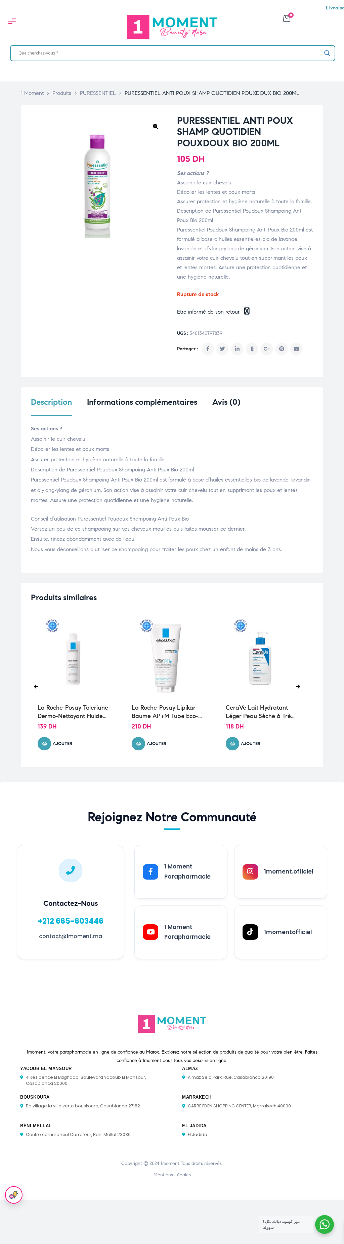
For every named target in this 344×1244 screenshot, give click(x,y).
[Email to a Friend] (296, 349)
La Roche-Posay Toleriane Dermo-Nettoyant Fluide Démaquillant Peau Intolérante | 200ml (73, 712)
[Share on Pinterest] (281, 349)
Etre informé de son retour (209, 312)
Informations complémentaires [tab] (142, 402)
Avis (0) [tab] (226, 402)
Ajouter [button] (62, 743)
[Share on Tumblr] (252, 349)
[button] (155, 126)
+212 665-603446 (70, 921)
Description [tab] (51, 402)
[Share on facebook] (208, 349)
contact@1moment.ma (70, 936)
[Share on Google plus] (267, 349)
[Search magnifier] (327, 53)
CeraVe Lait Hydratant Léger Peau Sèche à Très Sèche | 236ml (260, 712)
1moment (170, 1163)
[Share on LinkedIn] (237, 349)
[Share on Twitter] (222, 349)
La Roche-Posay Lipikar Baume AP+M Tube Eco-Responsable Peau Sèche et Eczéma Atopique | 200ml (166, 712)
